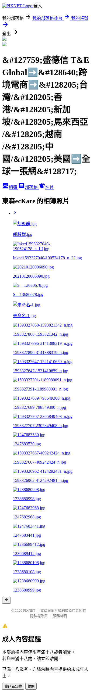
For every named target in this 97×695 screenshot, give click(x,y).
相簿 (13, 187)
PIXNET (29, 610)
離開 (30, 687)
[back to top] (6, 600)
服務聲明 (60, 616)
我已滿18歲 (13, 687)
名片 (49, 187)
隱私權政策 (39, 616)
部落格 (32, 187)
